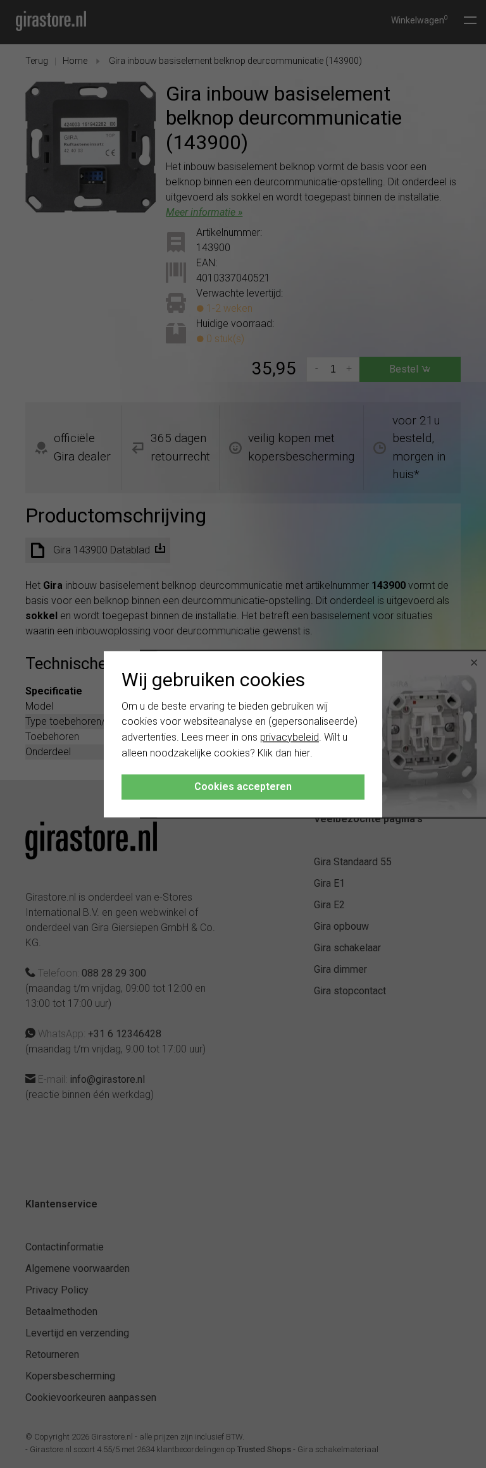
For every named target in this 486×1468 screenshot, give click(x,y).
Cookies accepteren (243, 786)
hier (302, 753)
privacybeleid (289, 738)
